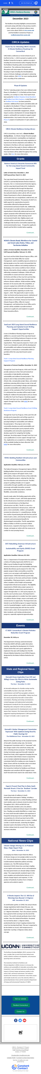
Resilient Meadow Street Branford (25, 97)
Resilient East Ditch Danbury (15, 99)
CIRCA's (25, 952)
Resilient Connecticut (20, 1005)
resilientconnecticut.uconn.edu (20, 35)
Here (13, 154)
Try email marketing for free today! (20, 1070)
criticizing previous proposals (16, 750)
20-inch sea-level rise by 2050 (24, 818)
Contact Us (20, 1011)
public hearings (16, 741)
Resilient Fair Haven (12, 101)
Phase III (7, 120)
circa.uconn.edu (29, 30)
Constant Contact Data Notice (25, 1058)
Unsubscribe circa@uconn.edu (20, 1055)
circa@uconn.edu (23, 1060)
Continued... (31, 232)
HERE (19, 76)
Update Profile (11, 1058)
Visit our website (20, 999)
